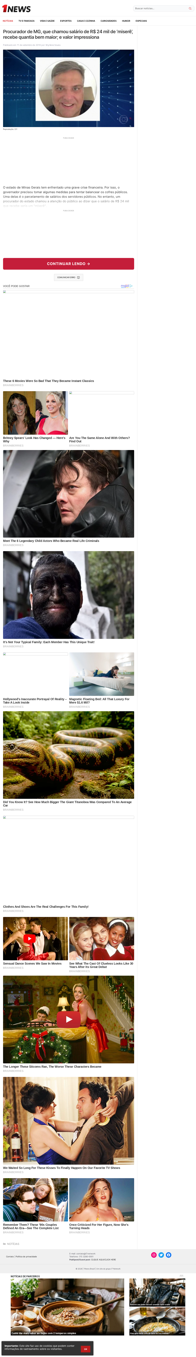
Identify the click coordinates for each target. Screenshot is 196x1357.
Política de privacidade (26, 1256)
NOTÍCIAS (8, 21)
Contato (10, 1256)
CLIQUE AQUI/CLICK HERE (103, 1259)
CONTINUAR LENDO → (68, 264)
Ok (85, 1349)
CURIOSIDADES (109, 21)
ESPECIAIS (141, 21)
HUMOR (126, 21)
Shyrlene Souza (52, 45)
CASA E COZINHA (86, 21)
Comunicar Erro (66, 277)
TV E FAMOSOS (26, 21)
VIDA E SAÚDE (47, 21)
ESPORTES (66, 21)
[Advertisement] (68, 160)
